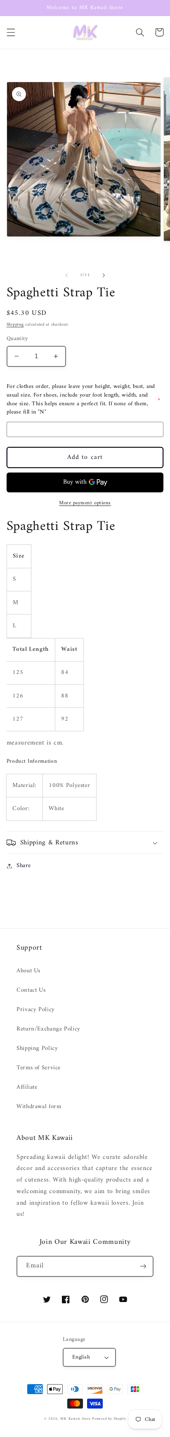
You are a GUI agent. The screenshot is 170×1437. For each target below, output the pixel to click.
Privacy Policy (36, 1009)
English (81, 1357)
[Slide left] (66, 275)
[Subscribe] (143, 1266)
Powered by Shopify (109, 1419)
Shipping (15, 325)
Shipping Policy (37, 1048)
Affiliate (27, 1087)
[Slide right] (103, 275)
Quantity (17, 339)
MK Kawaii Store (75, 1419)
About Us (28, 970)
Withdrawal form (39, 1106)
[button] (10, 32)
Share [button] (24, 865)
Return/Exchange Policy (48, 1028)
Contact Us (31, 990)
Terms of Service (39, 1067)
